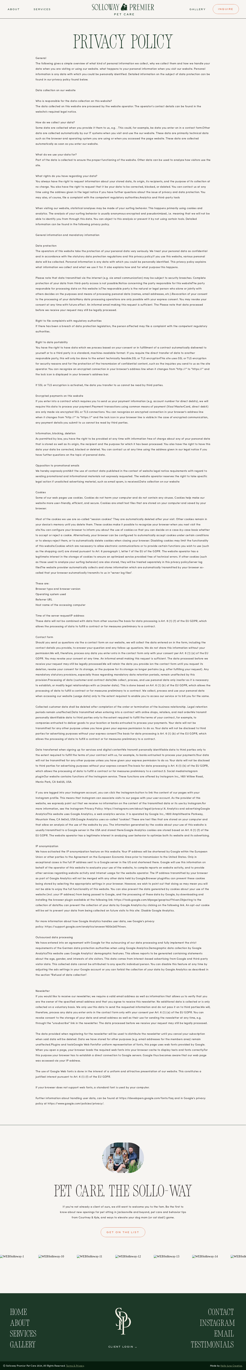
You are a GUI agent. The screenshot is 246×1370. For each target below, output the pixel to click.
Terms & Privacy (75, 1365)
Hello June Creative (231, 1365)
